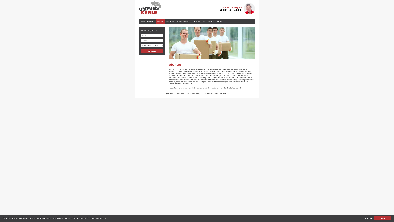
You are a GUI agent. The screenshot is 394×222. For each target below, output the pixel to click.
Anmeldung (196, 93)
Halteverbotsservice (183, 21)
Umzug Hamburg (208, 21)
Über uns (160, 21)
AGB (188, 93)
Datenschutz (179, 93)
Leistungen (170, 21)
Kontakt (219, 21)
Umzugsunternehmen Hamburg (218, 93)
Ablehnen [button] (368, 218)
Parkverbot (196, 21)
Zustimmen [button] (382, 218)
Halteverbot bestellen (147, 21)
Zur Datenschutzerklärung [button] (96, 218)
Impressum (169, 93)
